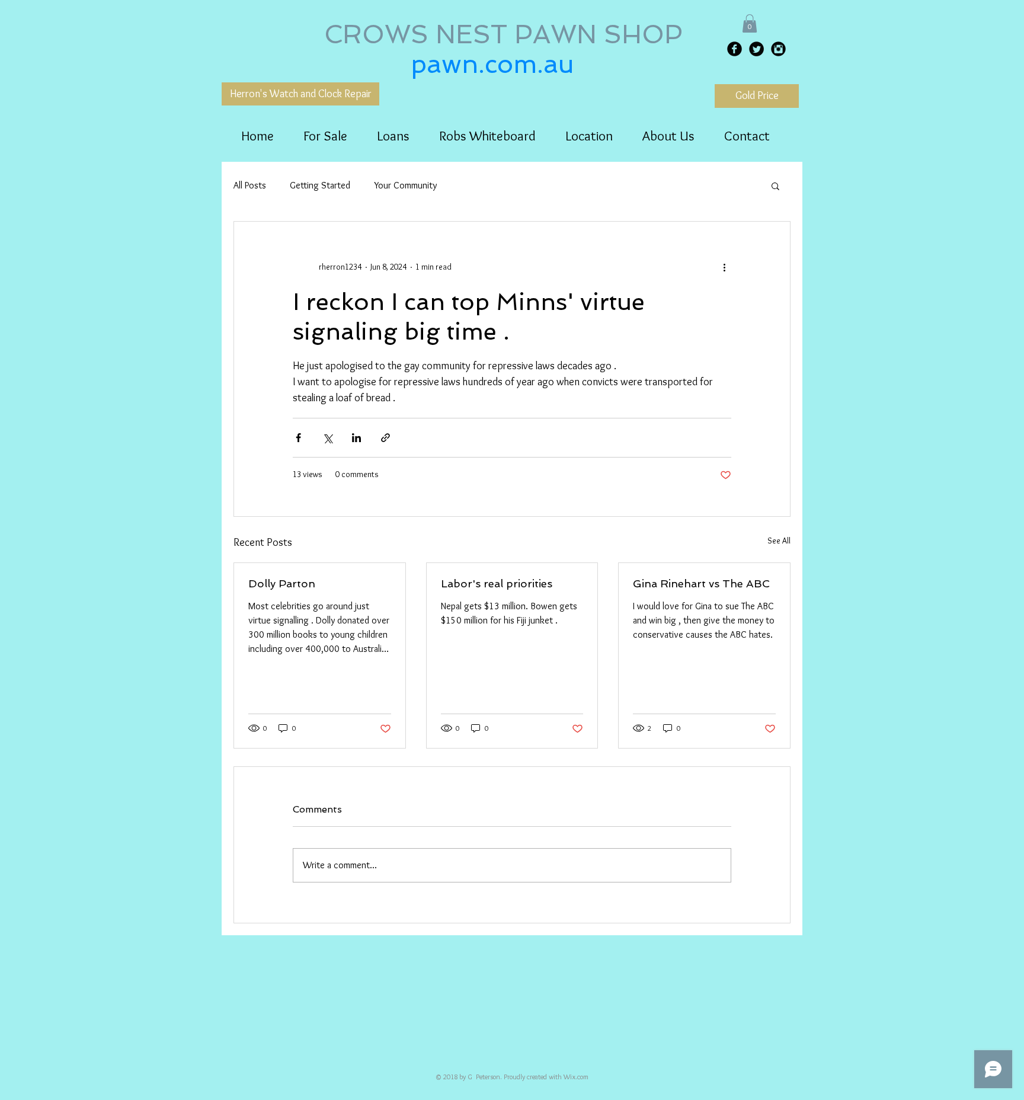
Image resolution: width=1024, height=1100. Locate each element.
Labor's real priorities (496, 583)
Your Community (405, 185)
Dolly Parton (281, 583)
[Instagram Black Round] (778, 48)
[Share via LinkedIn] (356, 437)
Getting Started (320, 185)
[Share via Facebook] (298, 437)
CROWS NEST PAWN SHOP (507, 34)
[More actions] (724, 267)
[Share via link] (385, 437)
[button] (749, 23)
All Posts (249, 185)
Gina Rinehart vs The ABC (701, 583)
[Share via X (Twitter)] (327, 437)
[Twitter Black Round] (756, 48)
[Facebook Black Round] (734, 48)
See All (779, 540)
